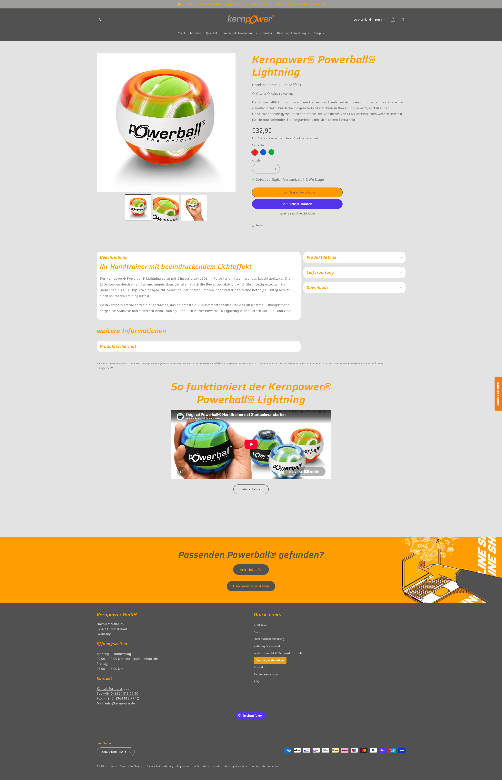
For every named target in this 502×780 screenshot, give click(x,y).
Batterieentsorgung (267, 674)
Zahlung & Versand (267, 646)
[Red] (255, 152)
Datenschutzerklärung (269, 639)
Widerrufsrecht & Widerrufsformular (279, 653)
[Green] (271, 152)
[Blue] (263, 152)
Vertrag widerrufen (270, 660)
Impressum (261, 624)
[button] (101, 19)
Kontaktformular (110, 688)
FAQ (257, 681)
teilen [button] (260, 225)
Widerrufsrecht (212, 766)
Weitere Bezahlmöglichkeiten (297, 213)
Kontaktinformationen (265, 766)
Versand (274, 138)
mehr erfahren (251, 489)
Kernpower (112, 765)
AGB (257, 632)
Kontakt (259, 667)
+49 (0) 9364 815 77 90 (120, 693)
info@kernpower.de (120, 703)
